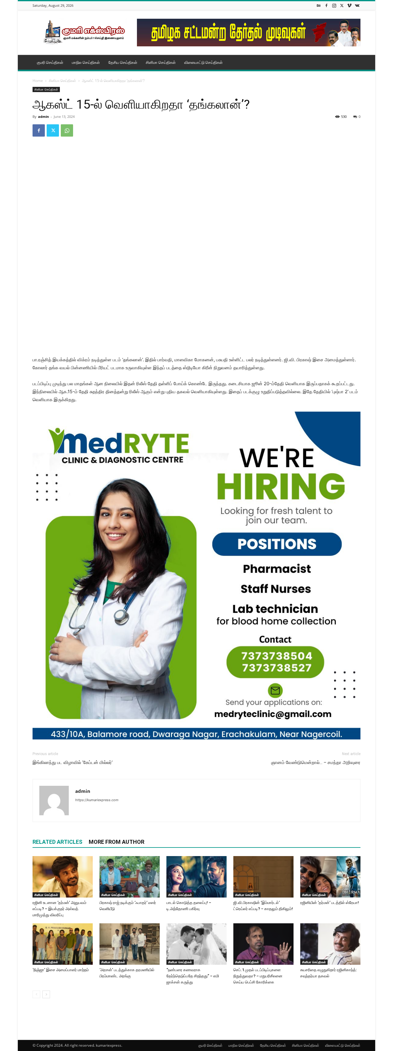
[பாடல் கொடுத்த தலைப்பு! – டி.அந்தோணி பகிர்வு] (196, 877)
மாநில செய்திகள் (86, 62)
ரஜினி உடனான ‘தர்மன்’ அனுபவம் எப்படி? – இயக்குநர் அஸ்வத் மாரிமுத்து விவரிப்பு (59, 908)
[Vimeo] (349, 5)
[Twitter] (341, 5)
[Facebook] (326, 5)
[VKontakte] (357, 5)
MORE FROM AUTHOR (116, 842)
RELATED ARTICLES (57, 842)
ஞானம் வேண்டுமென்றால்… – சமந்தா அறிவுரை (315, 762)
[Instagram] (334, 5)
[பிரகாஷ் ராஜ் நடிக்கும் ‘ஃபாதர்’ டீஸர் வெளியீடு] (129, 877)
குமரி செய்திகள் (50, 62)
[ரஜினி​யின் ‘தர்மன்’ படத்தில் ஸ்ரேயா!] (330, 877)
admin (43, 116)
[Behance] (318, 5)
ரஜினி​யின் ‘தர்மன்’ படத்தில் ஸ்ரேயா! (329, 902)
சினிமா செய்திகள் (161, 62)
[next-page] (46, 994)
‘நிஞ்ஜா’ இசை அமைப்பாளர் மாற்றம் (61, 970)
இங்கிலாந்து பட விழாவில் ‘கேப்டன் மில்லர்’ (73, 762)
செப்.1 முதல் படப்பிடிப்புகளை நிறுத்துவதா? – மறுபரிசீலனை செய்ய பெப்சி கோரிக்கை (257, 976)
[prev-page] (36, 994)
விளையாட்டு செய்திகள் (203, 62)
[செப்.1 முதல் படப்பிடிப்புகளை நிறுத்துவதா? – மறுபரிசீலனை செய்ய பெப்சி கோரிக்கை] (263, 944)
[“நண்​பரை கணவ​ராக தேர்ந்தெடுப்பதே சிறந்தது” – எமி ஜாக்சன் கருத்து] (196, 944)
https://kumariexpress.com (97, 800)
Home (38, 80)
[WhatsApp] (67, 130)
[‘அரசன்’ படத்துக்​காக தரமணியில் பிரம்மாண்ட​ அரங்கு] (129, 944)
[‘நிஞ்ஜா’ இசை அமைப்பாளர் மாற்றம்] (63, 944)
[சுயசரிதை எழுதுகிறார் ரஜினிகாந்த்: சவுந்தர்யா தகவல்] (330, 944)
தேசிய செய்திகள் (122, 62)
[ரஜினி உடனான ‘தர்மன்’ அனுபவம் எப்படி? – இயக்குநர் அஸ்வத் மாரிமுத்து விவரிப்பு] (63, 877)
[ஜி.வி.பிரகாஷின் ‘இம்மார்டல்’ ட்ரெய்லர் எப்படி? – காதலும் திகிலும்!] (263, 877)
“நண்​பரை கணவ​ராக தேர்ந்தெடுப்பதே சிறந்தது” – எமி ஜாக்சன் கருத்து (192, 976)
